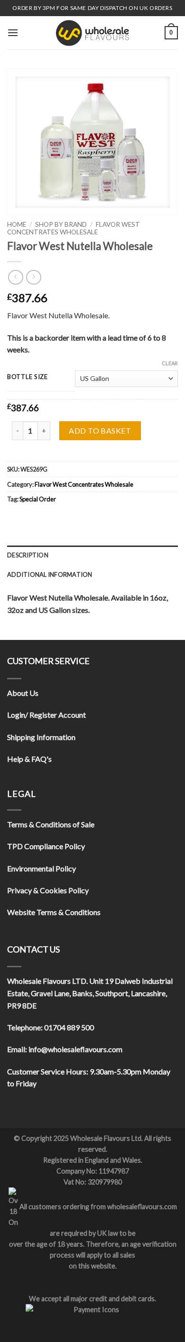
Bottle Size (27, 377)
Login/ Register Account (46, 714)
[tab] (92, 555)
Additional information (49, 574)
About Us (22, 692)
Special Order (37, 499)
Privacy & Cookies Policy (48, 890)
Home (16, 224)
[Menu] (12, 32)
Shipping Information (41, 736)
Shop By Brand (61, 224)
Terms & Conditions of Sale (50, 824)
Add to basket (100, 430)
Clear (170, 363)
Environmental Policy (41, 868)
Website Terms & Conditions (54, 911)
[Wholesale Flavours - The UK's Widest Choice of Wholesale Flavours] (92, 32)
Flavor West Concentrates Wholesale (73, 228)
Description (27, 555)
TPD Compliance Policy (46, 846)
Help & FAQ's (29, 758)
